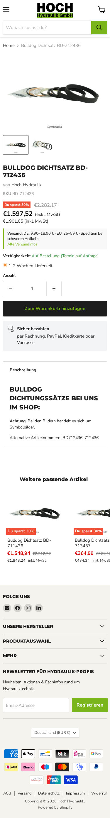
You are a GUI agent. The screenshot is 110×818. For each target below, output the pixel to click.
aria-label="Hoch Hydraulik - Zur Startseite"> (55, 10)
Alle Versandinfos (22, 244)
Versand (25, 793)
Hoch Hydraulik (26, 185)
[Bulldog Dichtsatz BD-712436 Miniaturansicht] (15, 145)
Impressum (75, 793)
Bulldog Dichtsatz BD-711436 (29, 543)
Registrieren (90, 705)
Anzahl (9, 276)
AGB (7, 793)
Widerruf (99, 793)
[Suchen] (99, 27)
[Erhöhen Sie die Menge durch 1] (54, 288)
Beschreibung (23, 370)
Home (9, 45)
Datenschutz (49, 793)
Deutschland (52, 732)
